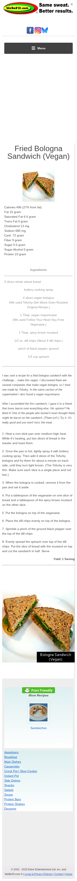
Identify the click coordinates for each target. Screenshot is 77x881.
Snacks (9, 785)
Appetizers (11, 752)
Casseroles (11, 766)
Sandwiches (38, 728)
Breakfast (10, 757)
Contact (59, 874)
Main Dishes (12, 761)
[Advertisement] (38, 97)
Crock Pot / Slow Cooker (20, 771)
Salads (8, 790)
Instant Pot (11, 775)
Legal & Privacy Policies (39, 874)
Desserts (10, 808)
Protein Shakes (14, 804)
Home (69, 874)
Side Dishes (12, 780)
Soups (8, 794)
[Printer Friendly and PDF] (38, 692)
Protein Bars (12, 799)
